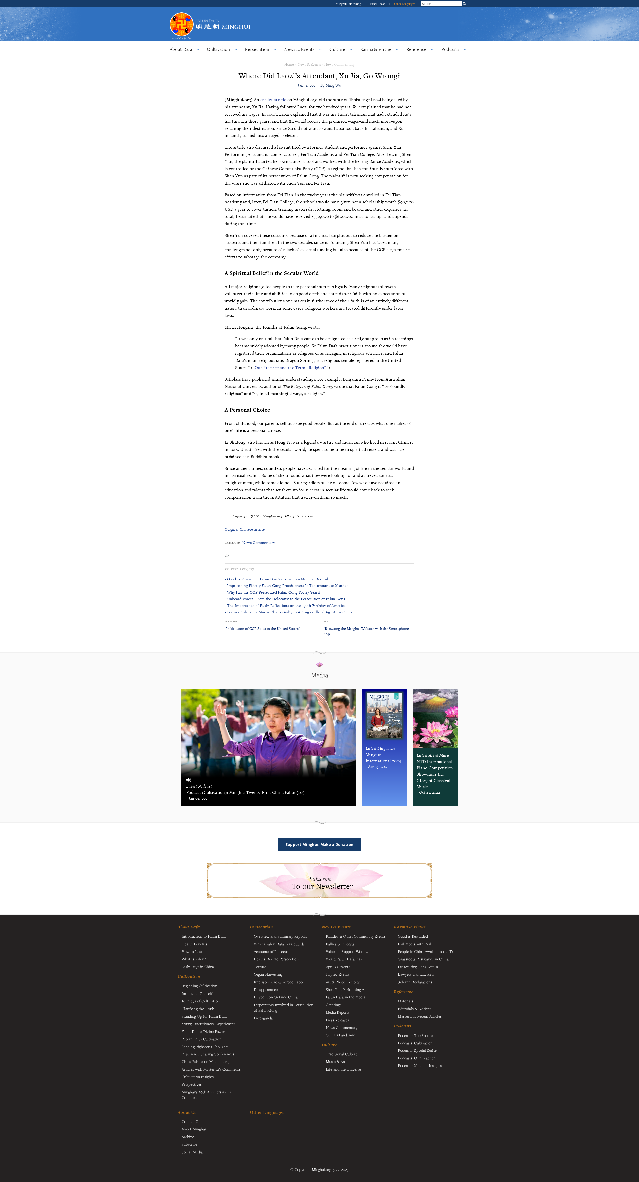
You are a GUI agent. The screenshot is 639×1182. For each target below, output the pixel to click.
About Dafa (181, 49)
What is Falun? (194, 958)
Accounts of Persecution (274, 951)
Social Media (192, 1151)
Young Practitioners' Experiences (208, 1023)
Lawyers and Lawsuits (416, 974)
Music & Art (336, 1061)
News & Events (299, 49)
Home (289, 64)
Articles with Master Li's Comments (211, 1069)
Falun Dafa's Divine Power (203, 1031)
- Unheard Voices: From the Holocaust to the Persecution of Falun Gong (285, 598)
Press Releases (337, 1019)
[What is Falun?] (182, 11)
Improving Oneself (197, 993)
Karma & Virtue (375, 49)
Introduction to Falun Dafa (204, 936)
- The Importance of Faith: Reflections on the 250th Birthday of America (285, 605)
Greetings (334, 1004)
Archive (188, 1136)
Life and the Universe (343, 1069)
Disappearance (266, 989)
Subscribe (190, 1144)
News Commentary (339, 64)
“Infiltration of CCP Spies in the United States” (262, 628)
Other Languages (404, 4)
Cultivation (218, 49)
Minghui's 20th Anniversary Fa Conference (206, 1094)
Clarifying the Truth (198, 1008)
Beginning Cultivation (199, 985)
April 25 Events (338, 966)
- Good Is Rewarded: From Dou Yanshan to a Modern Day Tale (277, 579)
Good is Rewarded (413, 936)
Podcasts (450, 49)
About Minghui (194, 1128)
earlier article (273, 99)
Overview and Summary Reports (280, 936)
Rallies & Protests (340, 943)
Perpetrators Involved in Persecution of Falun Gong (283, 1007)
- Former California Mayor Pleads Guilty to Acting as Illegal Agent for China (289, 612)
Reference (416, 49)
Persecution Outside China (276, 996)
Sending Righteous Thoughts (205, 1046)
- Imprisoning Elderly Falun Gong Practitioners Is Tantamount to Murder (286, 585)
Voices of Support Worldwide (350, 951)
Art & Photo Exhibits (343, 981)
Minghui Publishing (349, 4)
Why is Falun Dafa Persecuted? (279, 943)
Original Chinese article (245, 529)
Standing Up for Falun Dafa (204, 1016)
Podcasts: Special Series (417, 1050)
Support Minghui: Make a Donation (319, 844)
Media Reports (338, 1012)
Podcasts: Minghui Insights (420, 1065)
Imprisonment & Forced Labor (279, 981)
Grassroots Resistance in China (423, 958)
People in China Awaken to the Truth (428, 951)
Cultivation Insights (198, 1076)
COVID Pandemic (340, 1034)
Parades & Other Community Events (356, 936)
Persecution (257, 49)
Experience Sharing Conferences (208, 1053)
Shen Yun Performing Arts (347, 989)
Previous (231, 621)
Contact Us (191, 1121)
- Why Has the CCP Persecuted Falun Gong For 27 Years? (272, 592)
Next (326, 621)
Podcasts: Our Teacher (416, 1057)
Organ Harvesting (268, 974)
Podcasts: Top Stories (415, 1035)
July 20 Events (338, 974)
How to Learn (193, 951)
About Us (187, 1112)
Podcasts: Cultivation (415, 1042)
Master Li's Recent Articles (420, 1016)
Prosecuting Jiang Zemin (418, 966)
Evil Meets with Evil (414, 943)
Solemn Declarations (415, 981)
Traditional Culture (341, 1053)
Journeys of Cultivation (201, 1000)
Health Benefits (194, 943)
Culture (337, 49)
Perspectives (192, 1084)
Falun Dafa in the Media (346, 996)
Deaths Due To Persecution (276, 958)
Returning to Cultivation (201, 1038)
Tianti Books (377, 4)
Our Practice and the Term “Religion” (290, 367)
